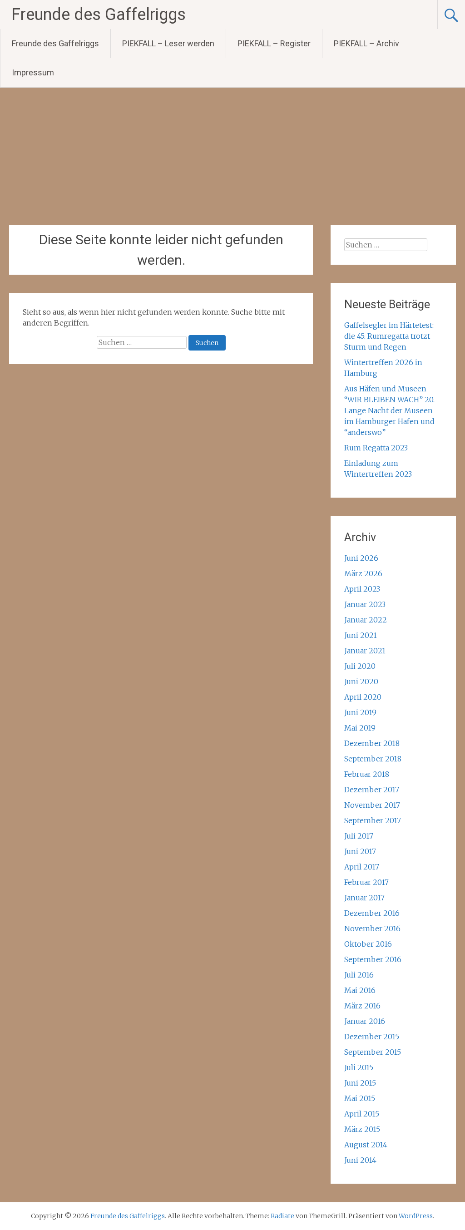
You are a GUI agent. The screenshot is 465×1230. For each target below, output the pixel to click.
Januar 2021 (365, 650)
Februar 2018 (366, 774)
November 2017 (372, 805)
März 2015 (362, 1129)
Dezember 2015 (371, 1036)
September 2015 (372, 1052)
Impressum (33, 72)
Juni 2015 (360, 1082)
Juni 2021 (360, 635)
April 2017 (361, 866)
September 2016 (372, 959)
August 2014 (365, 1144)
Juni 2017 (360, 851)
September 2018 (372, 758)
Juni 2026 (361, 558)
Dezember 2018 (372, 743)
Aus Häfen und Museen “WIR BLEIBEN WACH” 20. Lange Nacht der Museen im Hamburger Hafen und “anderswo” (389, 410)
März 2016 (362, 1005)
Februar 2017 (366, 882)
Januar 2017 (364, 897)
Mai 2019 (360, 727)
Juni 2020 (361, 681)
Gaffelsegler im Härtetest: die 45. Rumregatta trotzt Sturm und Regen (389, 336)
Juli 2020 (360, 666)
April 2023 (362, 588)
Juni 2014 (360, 1160)
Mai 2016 (360, 990)
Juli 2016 (359, 974)
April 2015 (361, 1113)
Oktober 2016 (368, 943)
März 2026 (363, 573)
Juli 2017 (358, 835)
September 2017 (372, 820)
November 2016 (372, 928)
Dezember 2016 (372, 913)
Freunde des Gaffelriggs (98, 14)
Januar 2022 (365, 619)
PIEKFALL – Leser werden (168, 43)
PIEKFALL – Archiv (366, 43)
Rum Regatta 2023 (376, 447)
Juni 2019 (360, 712)
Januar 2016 (364, 1021)
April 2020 (362, 696)
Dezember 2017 (371, 789)
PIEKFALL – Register (274, 43)
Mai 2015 (359, 1098)
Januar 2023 (365, 604)
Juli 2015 (358, 1067)
